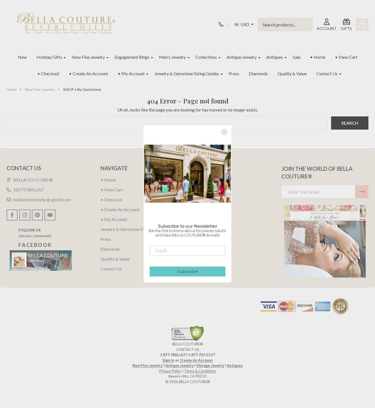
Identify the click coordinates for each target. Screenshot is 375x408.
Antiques (274, 57)
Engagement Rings (131, 57)
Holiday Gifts (49, 57)
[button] (325, 241)
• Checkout (48, 73)
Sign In (168, 360)
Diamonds (258, 73)
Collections (206, 57)
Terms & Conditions (200, 371)
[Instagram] (25, 215)
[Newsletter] (361, 191)
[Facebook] (12, 215)
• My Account (131, 73)
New (22, 57)
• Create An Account (88, 73)
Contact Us (327, 73)
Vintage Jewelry (210, 365)
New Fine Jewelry (88, 57)
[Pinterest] (37, 215)
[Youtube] (50, 215)
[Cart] (362, 24)
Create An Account (196, 360)
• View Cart (346, 57)
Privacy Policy (170, 371)
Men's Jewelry (172, 57)
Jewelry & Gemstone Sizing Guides (186, 73)
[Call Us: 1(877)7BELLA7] (221, 24)
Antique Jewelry (241, 57)
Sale (296, 57)
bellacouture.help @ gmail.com (42, 199)
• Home (317, 57)
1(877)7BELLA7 (28, 189)
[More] (62, 57)
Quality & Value (292, 73)
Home (12, 89)
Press (234, 73)
